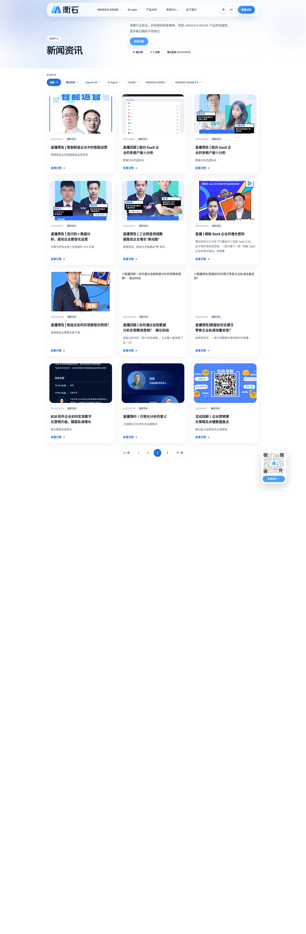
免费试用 (246, 9)
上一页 (126, 452)
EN (231, 9)
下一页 (179, 452)
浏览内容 (139, 41)
